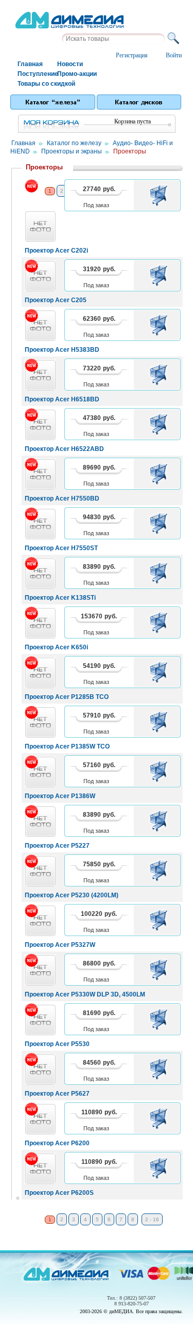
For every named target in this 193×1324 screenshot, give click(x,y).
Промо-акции (76, 73)
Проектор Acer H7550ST (61, 548)
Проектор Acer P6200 (57, 1143)
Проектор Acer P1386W (60, 796)
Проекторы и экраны (71, 151)
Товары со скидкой (36, 83)
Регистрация (132, 55)
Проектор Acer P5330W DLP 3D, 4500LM (85, 994)
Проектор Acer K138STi (60, 597)
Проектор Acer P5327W (60, 944)
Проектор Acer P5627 (57, 1093)
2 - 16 (152, 1219)
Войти (174, 55)
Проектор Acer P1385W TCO (67, 746)
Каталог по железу (74, 143)
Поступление (36, 73)
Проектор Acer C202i (56, 250)
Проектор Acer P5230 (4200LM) (71, 895)
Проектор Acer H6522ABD (64, 449)
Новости (70, 64)
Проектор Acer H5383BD (62, 349)
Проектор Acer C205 (55, 300)
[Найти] (175, 38)
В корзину (160, 195)
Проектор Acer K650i (56, 647)
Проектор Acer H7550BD (62, 498)
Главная (30, 64)
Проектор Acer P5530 (57, 1044)
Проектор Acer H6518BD (62, 399)
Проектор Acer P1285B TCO (67, 696)
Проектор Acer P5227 (57, 845)
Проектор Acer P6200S (59, 1192)
